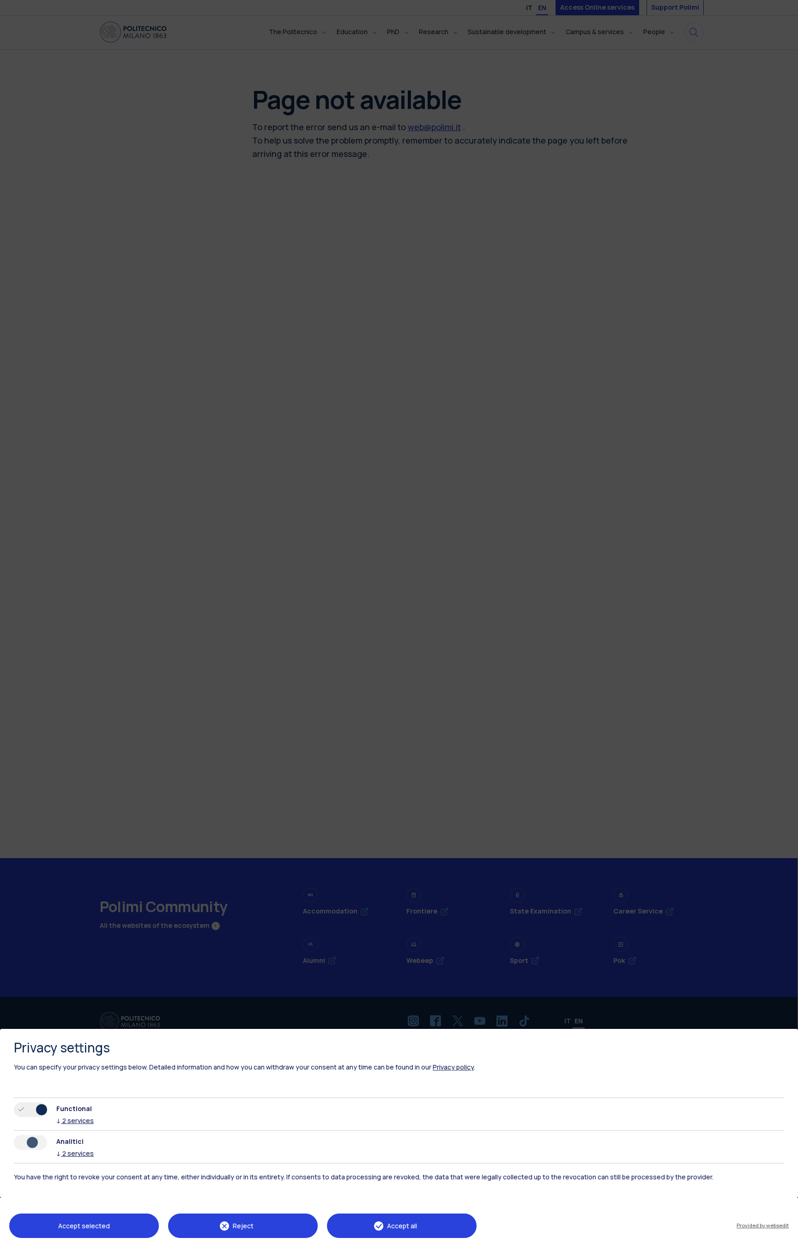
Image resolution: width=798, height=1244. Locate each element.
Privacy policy (453, 1067)
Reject (243, 1225)
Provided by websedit (763, 1225)
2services (75, 1120)
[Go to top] (785, 1234)
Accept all (402, 1225)
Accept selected (84, 1225)
